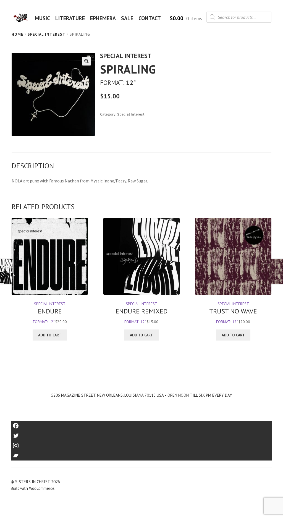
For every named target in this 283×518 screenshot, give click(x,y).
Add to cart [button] (49, 335)
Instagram (141, 443)
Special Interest (46, 34)
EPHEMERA (103, 18)
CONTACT (149, 18)
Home (17, 34)
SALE (127, 18)
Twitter (141, 433)
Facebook (141, 424)
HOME (22, 18)
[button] (86, 61)
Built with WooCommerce (32, 488)
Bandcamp (141, 453)
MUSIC (42, 18)
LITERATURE (70, 18)
